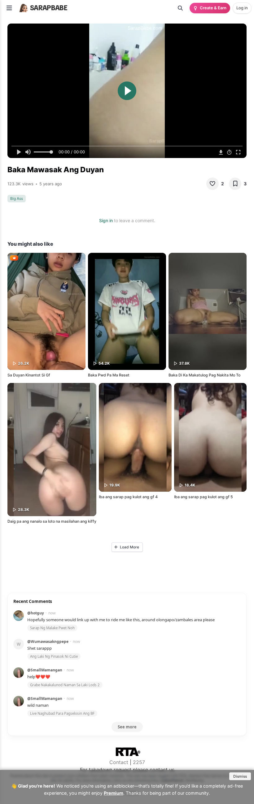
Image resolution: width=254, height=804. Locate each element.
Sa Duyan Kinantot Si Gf (28, 375)
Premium (113, 793)
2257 (139, 762)
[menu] (9, 8)
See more (127, 727)
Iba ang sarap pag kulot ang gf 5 (203, 496)
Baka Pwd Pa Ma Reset (108, 375)
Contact (118, 762)
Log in (242, 7)
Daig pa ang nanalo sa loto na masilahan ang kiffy (51, 521)
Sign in (106, 220)
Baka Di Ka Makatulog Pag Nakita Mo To (204, 375)
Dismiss (240, 776)
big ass (16, 198)
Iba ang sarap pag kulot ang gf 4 (128, 496)
